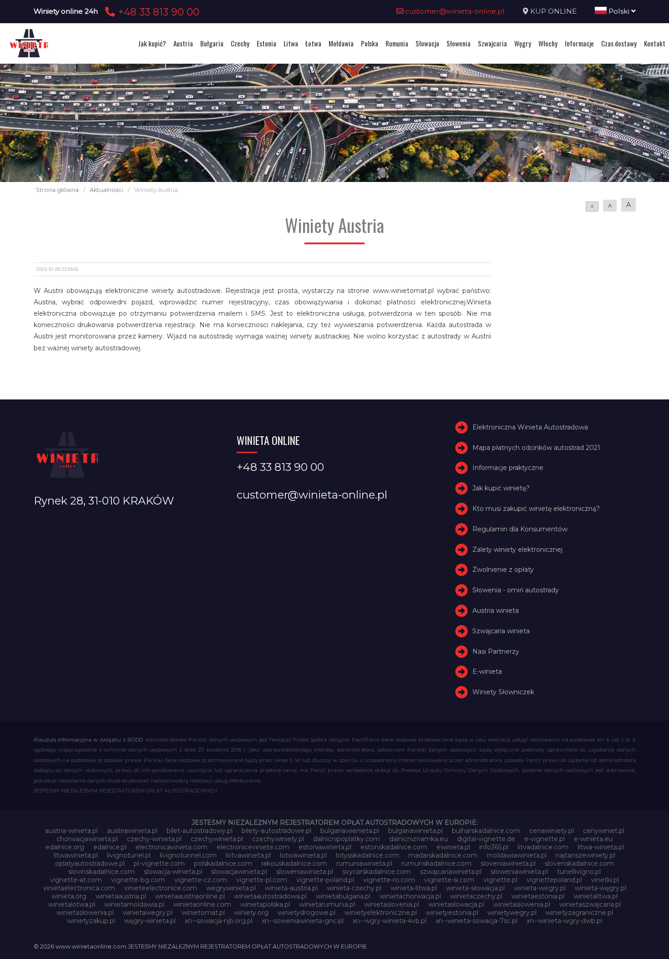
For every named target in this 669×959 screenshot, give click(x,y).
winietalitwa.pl (595, 896)
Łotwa (313, 43)
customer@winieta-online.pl (454, 11)
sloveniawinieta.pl (508, 863)
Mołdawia (341, 43)
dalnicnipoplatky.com (346, 839)
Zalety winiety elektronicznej (517, 549)
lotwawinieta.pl (303, 855)
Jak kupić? (152, 43)
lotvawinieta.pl (248, 855)
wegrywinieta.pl (231, 888)
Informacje (579, 43)
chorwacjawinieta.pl (87, 839)
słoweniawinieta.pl (519, 872)
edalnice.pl (110, 847)
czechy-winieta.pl (154, 839)
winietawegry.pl (147, 913)
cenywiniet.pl (603, 831)
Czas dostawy (619, 43)
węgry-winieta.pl (150, 921)
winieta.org (68, 896)
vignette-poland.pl (325, 880)
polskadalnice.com (223, 863)
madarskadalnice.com (442, 855)
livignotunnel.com (188, 855)
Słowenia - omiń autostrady (515, 590)
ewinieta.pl (453, 847)
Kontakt (654, 43)
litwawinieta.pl (76, 855)
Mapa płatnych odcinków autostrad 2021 (536, 448)
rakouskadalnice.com (294, 863)
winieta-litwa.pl (413, 888)
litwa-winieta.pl (601, 847)
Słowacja (427, 43)
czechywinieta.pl (217, 839)
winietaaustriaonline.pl (190, 896)
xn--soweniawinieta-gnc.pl (303, 921)
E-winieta (487, 671)
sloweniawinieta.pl (304, 872)
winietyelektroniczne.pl (381, 913)
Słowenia (458, 43)
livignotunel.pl (129, 855)
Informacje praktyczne (507, 468)
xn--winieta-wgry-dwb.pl (564, 921)
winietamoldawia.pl (134, 904)
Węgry (522, 43)
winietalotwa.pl (71, 904)
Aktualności (106, 190)
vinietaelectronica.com (79, 888)
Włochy (548, 43)
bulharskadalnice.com (486, 831)
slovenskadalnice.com (579, 863)
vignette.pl (500, 880)
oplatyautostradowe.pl (90, 863)
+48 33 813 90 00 (157, 12)
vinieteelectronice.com (160, 888)
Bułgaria (211, 43)
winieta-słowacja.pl (475, 888)
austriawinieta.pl (132, 831)
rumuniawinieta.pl (364, 863)
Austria (183, 43)
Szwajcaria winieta (501, 631)
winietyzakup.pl (91, 921)
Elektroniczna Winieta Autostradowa (530, 427)
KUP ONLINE (553, 11)
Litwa (291, 43)
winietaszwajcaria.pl (590, 904)
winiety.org (251, 913)
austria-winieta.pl (71, 831)
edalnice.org (65, 847)
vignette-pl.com (261, 880)
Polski (619, 11)
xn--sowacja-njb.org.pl (219, 921)
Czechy (240, 43)
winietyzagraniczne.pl (579, 913)
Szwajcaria (492, 43)
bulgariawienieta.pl (349, 831)
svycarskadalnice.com (376, 872)
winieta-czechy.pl (354, 888)
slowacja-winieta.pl (173, 872)
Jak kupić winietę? (501, 488)
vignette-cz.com (200, 880)
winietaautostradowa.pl (270, 896)
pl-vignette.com (159, 863)
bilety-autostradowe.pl (276, 831)
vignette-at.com (76, 880)
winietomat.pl (203, 913)
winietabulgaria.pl (343, 896)
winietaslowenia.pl (521, 904)
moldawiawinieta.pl (517, 855)
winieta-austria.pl (291, 888)
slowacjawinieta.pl (239, 872)
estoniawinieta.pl (325, 847)
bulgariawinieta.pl (415, 831)
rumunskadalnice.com (436, 863)
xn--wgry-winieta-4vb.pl (389, 921)
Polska (369, 43)
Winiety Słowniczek (503, 692)
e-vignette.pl (544, 839)
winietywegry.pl (512, 913)
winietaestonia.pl (538, 896)
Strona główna (57, 190)
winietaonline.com (202, 904)
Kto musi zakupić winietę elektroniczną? (536, 509)
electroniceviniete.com (253, 847)
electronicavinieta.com (172, 847)
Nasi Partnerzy (495, 651)
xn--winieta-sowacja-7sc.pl (476, 921)
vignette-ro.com (389, 880)
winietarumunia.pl (327, 904)
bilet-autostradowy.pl (200, 831)
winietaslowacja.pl (456, 904)
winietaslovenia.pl (391, 904)
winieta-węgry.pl (600, 888)
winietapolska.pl (265, 904)
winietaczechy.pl (476, 896)
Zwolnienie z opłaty (503, 569)
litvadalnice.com (542, 847)
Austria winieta (495, 610)
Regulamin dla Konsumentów (520, 529)
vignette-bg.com (138, 880)
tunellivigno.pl (579, 872)
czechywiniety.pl (278, 839)
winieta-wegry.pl (540, 888)
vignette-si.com (449, 880)
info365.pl (493, 847)
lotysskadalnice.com (367, 855)
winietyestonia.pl (452, 913)
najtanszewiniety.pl (585, 855)
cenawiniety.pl (551, 831)
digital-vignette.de (486, 839)
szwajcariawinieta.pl (450, 872)
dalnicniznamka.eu (418, 839)
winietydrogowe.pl (306, 913)
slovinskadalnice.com (101, 872)
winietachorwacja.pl (410, 896)
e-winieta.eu (593, 839)
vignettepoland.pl (554, 880)
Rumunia (396, 43)
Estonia (266, 43)
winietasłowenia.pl (85, 913)
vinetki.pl (605, 880)
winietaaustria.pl (121, 896)
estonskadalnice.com (393, 847)
